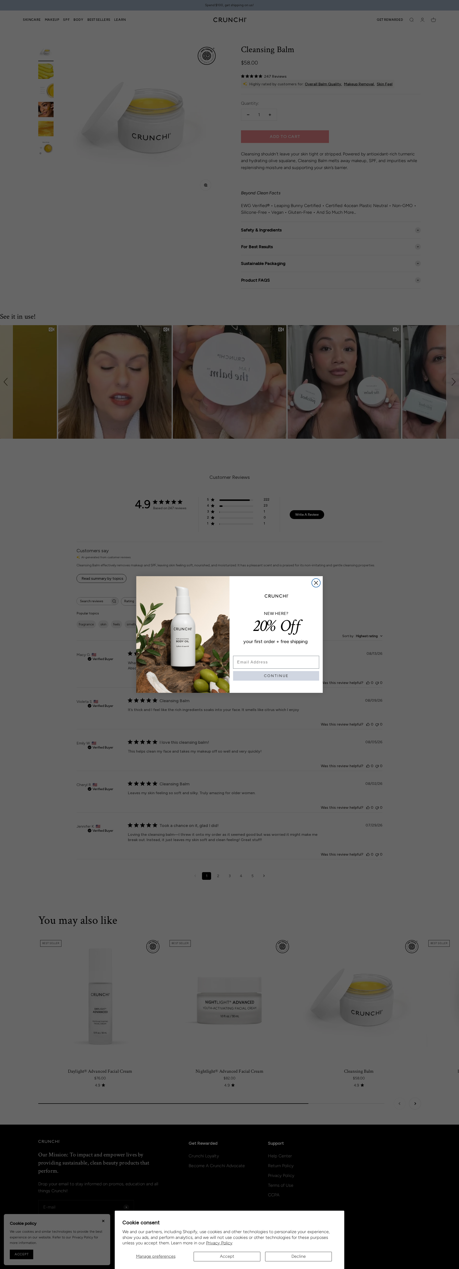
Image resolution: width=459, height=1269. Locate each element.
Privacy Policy (219, 1243)
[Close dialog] (316, 583)
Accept (227, 1256)
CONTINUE (276, 675)
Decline (298, 1256)
